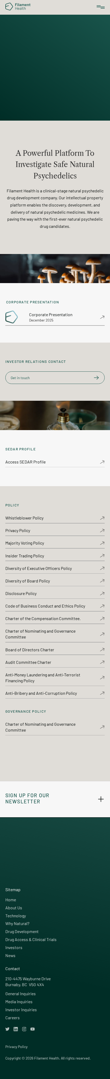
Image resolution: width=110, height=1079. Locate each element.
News (10, 955)
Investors (13, 947)
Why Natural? (17, 923)
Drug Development (22, 931)
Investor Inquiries (21, 1009)
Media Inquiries (19, 1001)
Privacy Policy (16, 1046)
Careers (12, 1017)
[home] (15, 7)
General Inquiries (20, 993)
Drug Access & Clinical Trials (31, 939)
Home (10, 899)
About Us (13, 907)
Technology (15, 915)
